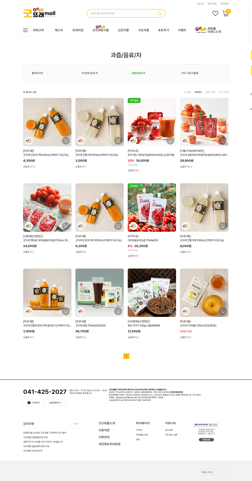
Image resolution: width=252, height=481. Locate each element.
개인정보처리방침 (110, 444)
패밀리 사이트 (207, 472)
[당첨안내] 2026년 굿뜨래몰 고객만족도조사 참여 (44, 432)
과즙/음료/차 (138, 73)
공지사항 (169, 430)
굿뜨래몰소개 (107, 423)
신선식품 (123, 30)
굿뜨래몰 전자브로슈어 (33, 450)
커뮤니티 (170, 423)
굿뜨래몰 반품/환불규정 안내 (35, 437)
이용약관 (104, 430)
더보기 (76, 424)
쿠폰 (138, 439)
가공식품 (143, 30)
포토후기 (163, 30)
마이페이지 (143, 423)
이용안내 (104, 437)
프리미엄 (77, 30)
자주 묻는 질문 (171, 435)
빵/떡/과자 (37, 73)
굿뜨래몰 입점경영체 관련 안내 (36, 446)
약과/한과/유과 (90, 73)
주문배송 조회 (142, 435)
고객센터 (224, 3)
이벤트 (182, 30)
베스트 (59, 30)
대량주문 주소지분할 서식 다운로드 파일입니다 (43, 442)
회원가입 (212, 3)
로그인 (200, 3)
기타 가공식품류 (190, 73)
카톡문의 (36, 402)
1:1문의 (139, 430)
